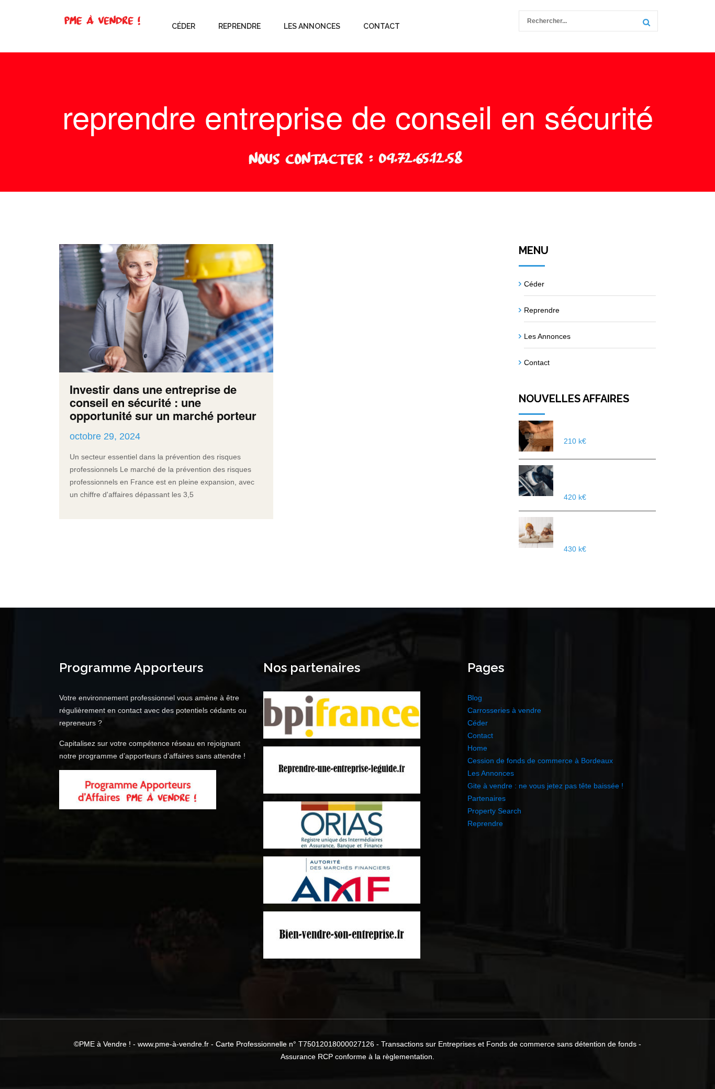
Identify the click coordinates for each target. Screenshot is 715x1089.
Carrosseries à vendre (504, 710)
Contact (381, 26)
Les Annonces (312, 26)
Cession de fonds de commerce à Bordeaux (540, 760)
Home (477, 748)
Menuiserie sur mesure (606, 426)
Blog (474, 698)
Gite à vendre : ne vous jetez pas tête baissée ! (545, 786)
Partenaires (486, 798)
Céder (183, 26)
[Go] (645, 22)
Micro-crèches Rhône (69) (603, 528)
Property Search (494, 811)
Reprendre (239, 26)
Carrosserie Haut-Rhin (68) (605, 476)
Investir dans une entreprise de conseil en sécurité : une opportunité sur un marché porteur (163, 402)
